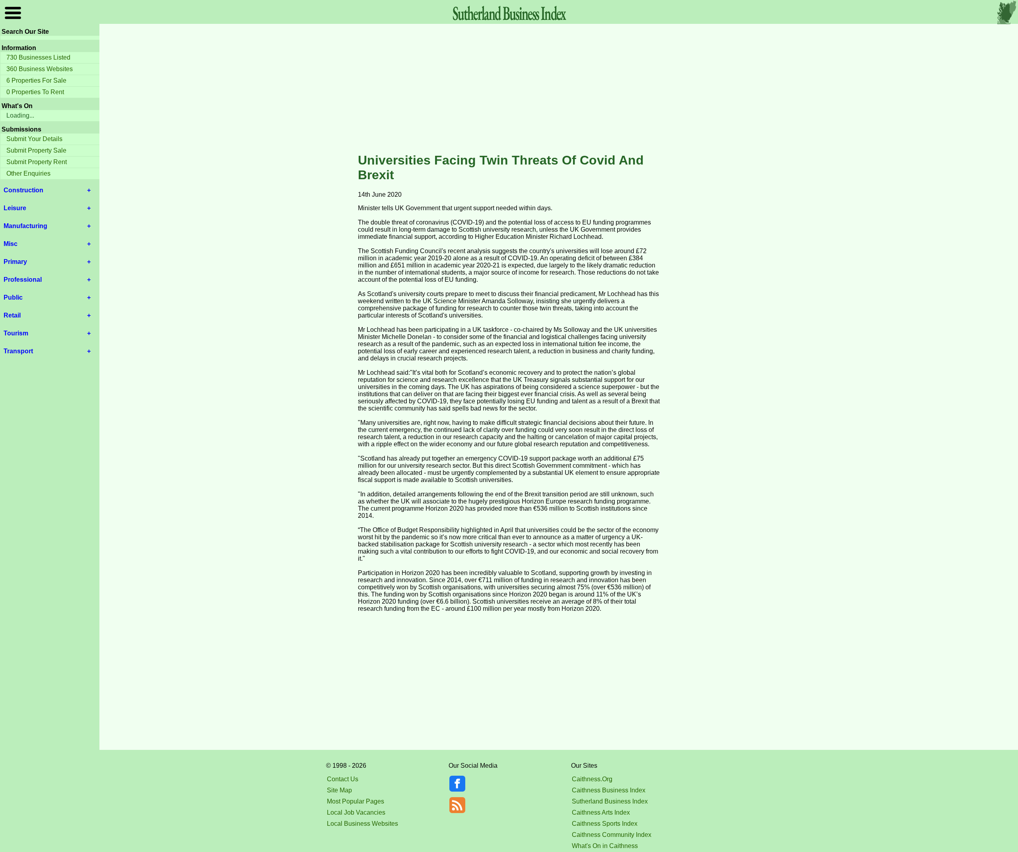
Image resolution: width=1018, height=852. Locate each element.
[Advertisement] (509, 89)
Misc (10, 243)
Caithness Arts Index (601, 812)
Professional (23, 279)
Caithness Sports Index (604, 823)
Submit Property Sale (36, 150)
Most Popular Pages (355, 801)
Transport (18, 351)
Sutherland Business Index (610, 801)
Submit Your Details (34, 139)
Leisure (15, 208)
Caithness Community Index (611, 834)
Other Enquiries (28, 173)
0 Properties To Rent (35, 92)
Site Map (339, 790)
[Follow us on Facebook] (457, 789)
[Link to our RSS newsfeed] (457, 804)
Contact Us (342, 779)
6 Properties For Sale (36, 80)
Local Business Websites (362, 823)
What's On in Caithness (605, 845)
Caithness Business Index (608, 790)
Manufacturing (25, 226)
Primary (15, 261)
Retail (12, 315)
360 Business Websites (39, 69)
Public (13, 297)
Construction (23, 190)
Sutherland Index (509, 13)
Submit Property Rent (36, 162)
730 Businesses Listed (38, 57)
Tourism (16, 333)
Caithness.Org (592, 779)
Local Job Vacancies (356, 812)
